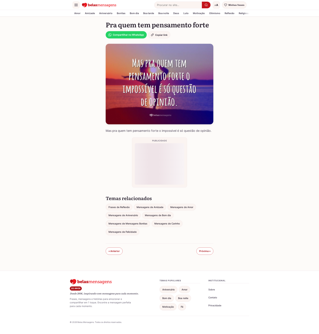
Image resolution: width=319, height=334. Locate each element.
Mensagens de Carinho (167, 223)
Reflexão (229, 13)
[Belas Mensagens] (99, 5)
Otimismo (214, 13)
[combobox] (178, 5)
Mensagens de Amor (181, 207)
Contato (212, 297)
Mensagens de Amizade (150, 207)
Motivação (199, 13)
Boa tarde (148, 13)
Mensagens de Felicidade (122, 231)
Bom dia (134, 13)
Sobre (211, 289)
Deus (176, 13)
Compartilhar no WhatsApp (128, 34)
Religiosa (244, 13)
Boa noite (163, 13)
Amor (77, 13)
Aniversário (105, 13)
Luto (186, 13)
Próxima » (205, 251)
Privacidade (214, 305)
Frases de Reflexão (119, 207)
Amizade (90, 13)
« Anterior (114, 251)
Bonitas (121, 13)
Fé (182, 306)
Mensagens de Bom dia (158, 215)
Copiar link (161, 34)
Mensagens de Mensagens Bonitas (127, 223)
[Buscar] (206, 5)
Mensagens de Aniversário (123, 215)
